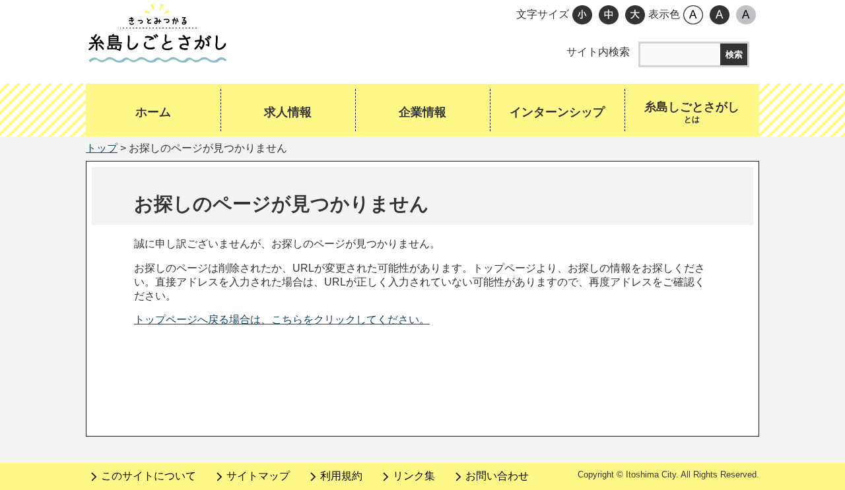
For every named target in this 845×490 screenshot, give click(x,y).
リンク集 (414, 475)
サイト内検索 (598, 51)
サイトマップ (258, 475)
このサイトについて (148, 475)
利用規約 (341, 475)
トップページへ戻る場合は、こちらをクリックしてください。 (282, 319)
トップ (102, 148)
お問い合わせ (497, 475)
